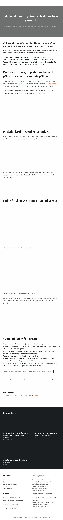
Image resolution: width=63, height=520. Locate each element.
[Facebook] (10, 379)
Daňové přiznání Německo (40, 486)
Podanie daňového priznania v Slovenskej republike (40, 27)
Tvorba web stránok (44, 517)
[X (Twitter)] (24, 379)
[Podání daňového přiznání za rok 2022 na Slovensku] (16, 450)
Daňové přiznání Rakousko (40, 484)
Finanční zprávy (53, 84)
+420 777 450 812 (14, 498)
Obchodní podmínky (9, 508)
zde (43, 93)
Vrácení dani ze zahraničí (39, 488)
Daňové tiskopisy (8, 488)
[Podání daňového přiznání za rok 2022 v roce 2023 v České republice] (46, 423)
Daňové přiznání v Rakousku (41, 504)
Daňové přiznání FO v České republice (44, 502)
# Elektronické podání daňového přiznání (15, 371)
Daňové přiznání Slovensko (40, 480)
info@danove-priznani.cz (15, 500)
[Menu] (59, 3)
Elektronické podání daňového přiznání (15, 26)
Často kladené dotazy (10, 484)
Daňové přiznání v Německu (40, 506)
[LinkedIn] (53, 379)
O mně (5, 480)
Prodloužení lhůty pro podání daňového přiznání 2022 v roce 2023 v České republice (15, 435)
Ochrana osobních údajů (10, 504)
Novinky (5, 486)
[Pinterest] (39, 379)
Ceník (5, 482)
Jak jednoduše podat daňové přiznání (37, 26)
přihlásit (36, 395)
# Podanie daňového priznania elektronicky (40, 371)
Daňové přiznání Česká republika (42, 482)
